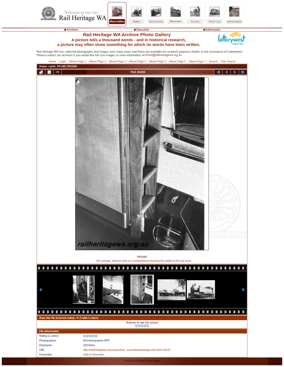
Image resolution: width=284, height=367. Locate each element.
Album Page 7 (197, 61)
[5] (147, 325)
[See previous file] (227, 72)
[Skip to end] (243, 72)
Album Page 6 (177, 61)
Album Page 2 (97, 61)
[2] (139, 325)
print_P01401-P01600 (63, 66)
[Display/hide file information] (49, 72)
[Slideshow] (57, 72)
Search (213, 61)
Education (142, 29)
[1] (136, 325)
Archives (72, 29)
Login (62, 61)
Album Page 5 (157, 61)
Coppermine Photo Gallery (148, 361)
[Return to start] (218, 72)
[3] (142, 325)
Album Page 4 (137, 61)
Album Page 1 (77, 61)
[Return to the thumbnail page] (41, 72)
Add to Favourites (93, 354)
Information (213, 29)
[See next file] (235, 72)
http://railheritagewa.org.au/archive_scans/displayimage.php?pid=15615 (126, 349)
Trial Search (228, 61)
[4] (145, 325)
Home (52, 61)
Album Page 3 (117, 61)
